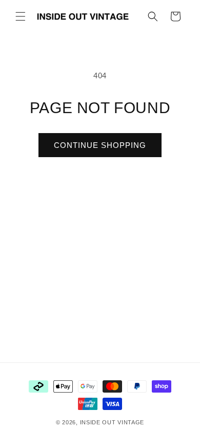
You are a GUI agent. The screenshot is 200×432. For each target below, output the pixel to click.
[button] (20, 16)
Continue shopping (100, 145)
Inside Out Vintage (112, 422)
